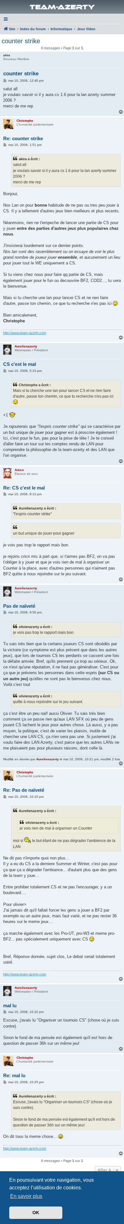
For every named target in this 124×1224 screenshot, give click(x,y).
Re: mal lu (14, 1075)
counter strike (21, 41)
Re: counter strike (23, 138)
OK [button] (35, 1212)
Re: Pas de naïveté (23, 790)
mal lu (10, 1005)
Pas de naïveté (19, 606)
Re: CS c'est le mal (24, 487)
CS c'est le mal (19, 364)
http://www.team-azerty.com (24, 333)
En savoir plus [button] (26, 1196)
